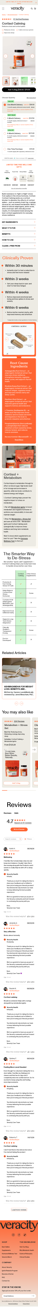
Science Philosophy (26, 1253)
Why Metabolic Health (27, 1250)
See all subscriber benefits (19, 188)
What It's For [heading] (8, 228)
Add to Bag (16, 783)
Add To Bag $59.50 (19, 90)
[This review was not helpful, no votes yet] (32, 916)
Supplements (6, 1250)
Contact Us (6, 1281)
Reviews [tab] (7, 813)
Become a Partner (8, 1274)
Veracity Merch (7, 1257)
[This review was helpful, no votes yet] (28, 916)
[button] (36, 3)
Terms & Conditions (13, 1303)
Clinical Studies (25, 1257)
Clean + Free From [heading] (11, 246)
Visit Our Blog (24, 1247)
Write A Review (19, 829)
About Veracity (7, 1267)
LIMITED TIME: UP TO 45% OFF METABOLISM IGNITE (19, 2)
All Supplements (12, 14)
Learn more (31, 158)
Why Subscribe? (31, 97)
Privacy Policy (26, 1303)
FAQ (3, 1277)
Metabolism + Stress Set (15, 727)
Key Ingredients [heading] (10, 222)
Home (4, 14)
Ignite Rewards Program (10, 1270)
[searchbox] (11, 839)
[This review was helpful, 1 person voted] (28, 1052)
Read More (19, 440)
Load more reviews (19, 1210)
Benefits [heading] (6, 234)
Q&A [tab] (16, 813)
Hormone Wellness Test (9, 1253)
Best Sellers (6, 1247)
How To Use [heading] (7, 240)
